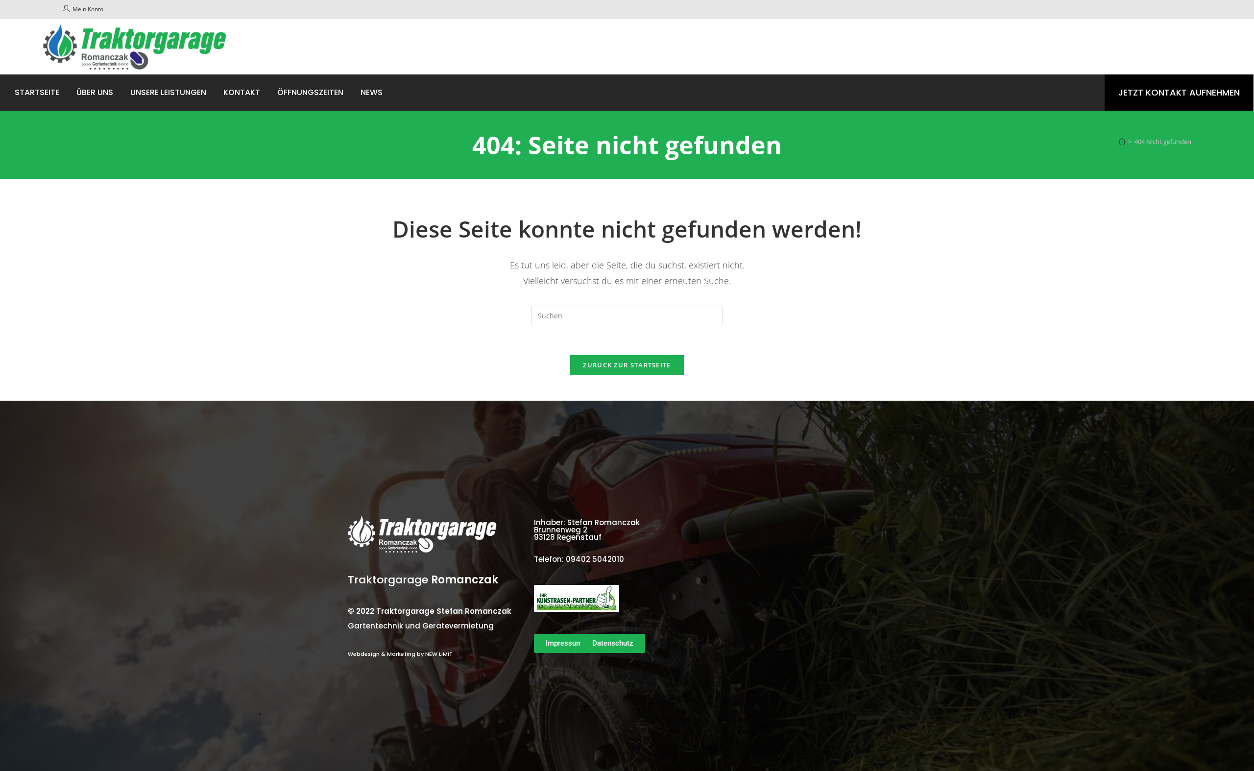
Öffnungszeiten (310, 92)
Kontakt (241, 92)
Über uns (94, 92)
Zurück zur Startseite (627, 365)
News (372, 92)
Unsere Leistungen (168, 92)
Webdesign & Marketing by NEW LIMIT (400, 654)
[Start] (1122, 141)
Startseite (37, 92)
